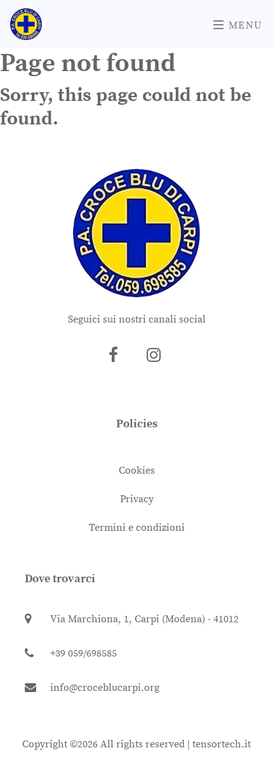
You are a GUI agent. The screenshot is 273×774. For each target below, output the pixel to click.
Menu (244, 25)
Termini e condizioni (137, 527)
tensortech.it (221, 744)
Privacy (137, 499)
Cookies (137, 470)
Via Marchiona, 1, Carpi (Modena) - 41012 (144, 619)
